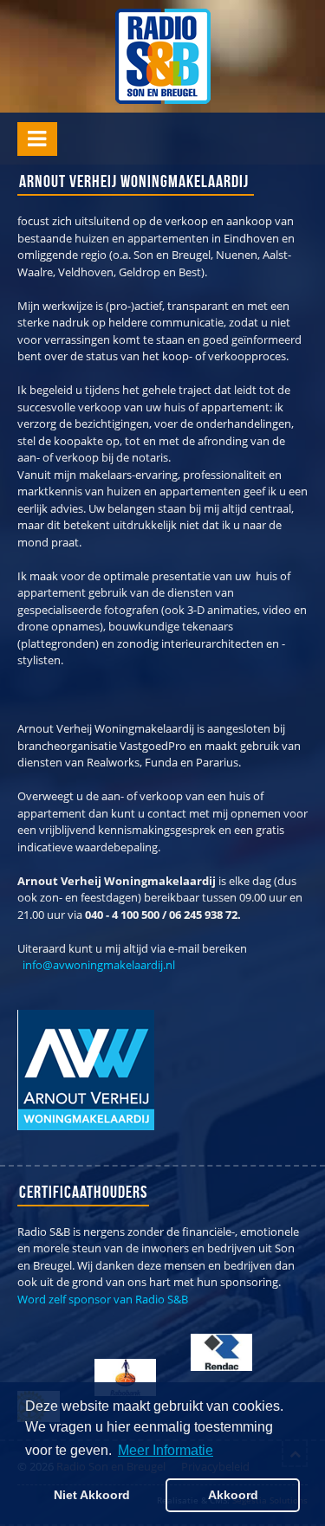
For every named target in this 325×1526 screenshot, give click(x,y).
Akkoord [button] (233, 1495)
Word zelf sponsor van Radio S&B (102, 1299)
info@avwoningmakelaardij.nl (99, 965)
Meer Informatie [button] (165, 1450)
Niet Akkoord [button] (92, 1495)
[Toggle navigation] (37, 139)
